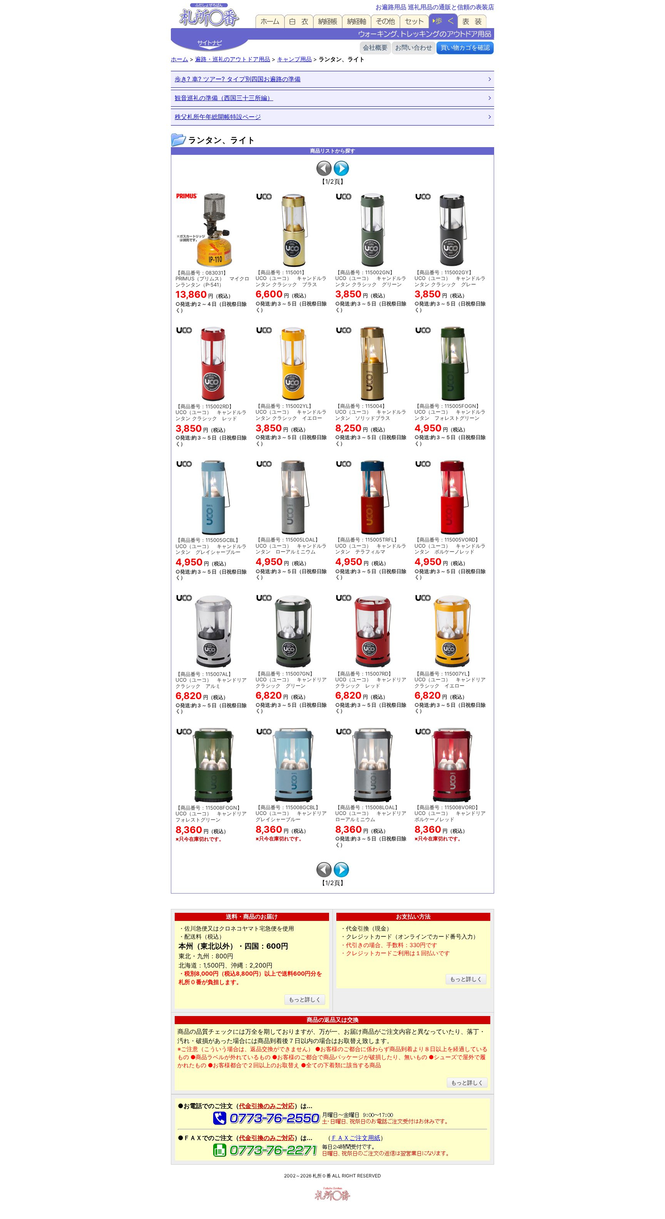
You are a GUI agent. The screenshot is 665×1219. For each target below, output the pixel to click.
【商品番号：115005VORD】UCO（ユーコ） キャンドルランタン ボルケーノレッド (450, 558)
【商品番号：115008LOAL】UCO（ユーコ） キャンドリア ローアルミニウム (373, 826)
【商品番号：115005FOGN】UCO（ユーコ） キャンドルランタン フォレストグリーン (450, 424)
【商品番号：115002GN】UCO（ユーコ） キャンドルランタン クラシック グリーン (370, 291)
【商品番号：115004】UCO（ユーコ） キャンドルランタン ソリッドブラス (370, 424)
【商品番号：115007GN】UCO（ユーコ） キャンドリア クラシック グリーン (291, 692)
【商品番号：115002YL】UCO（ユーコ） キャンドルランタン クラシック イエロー (291, 424)
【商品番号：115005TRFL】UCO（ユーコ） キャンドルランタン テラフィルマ (370, 558)
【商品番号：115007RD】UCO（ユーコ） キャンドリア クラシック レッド (370, 692)
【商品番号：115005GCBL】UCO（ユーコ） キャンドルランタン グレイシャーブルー (211, 558)
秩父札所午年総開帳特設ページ (218, 117)
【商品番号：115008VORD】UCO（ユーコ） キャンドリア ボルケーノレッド (452, 823)
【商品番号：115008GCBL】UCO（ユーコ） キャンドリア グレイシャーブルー (294, 823)
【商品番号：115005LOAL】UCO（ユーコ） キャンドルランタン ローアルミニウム (291, 558)
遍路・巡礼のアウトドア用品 (232, 59)
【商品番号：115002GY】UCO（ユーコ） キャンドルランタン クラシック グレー (450, 291)
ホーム (179, 59)
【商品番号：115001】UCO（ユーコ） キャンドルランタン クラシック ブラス (291, 291)
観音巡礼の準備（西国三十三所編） (224, 98)
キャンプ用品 (294, 59)
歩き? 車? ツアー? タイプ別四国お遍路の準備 (238, 79)
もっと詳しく (305, 999)
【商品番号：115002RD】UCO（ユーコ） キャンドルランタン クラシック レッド (211, 425)
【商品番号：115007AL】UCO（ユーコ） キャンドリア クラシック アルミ (211, 692)
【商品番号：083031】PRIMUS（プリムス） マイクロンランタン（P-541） (212, 291)
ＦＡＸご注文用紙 (355, 1138)
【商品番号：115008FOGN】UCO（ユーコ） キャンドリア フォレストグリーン (213, 823)
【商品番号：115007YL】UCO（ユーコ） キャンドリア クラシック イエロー (450, 692)
